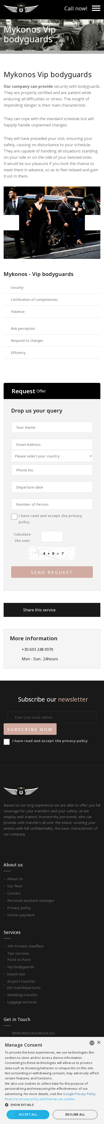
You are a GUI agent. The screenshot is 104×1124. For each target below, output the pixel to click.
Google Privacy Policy (79, 1094)
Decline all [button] (75, 1114)
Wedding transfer (22, 994)
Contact (13, 893)
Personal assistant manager (31, 900)
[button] (52, 1105)
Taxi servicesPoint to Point (19, 956)
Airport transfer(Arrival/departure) (23, 984)
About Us (15, 878)
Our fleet (14, 885)
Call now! (75, 8)
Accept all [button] (28, 1114)
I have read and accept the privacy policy (50, 518)
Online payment (21, 914)
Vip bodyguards (20, 966)
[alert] (52, 1080)
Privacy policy (19, 907)
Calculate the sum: (22, 537)
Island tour (16, 974)
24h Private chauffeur (25, 946)
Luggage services (22, 1002)
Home (10, 50)
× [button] (98, 1042)
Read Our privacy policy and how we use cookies (40, 1099)
